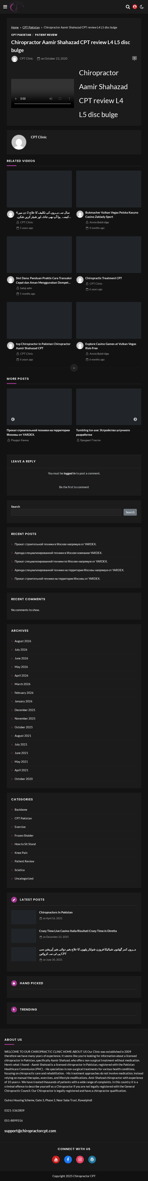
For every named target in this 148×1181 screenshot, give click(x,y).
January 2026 (23, 701)
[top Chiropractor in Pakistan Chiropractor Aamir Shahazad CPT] (39, 320)
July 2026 (21, 649)
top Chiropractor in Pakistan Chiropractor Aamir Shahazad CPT (43, 346)
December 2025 (25, 710)
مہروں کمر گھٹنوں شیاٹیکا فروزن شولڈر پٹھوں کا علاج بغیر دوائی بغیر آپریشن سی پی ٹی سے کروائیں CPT (87, 951)
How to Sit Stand (25, 844)
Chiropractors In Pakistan (56, 912)
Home (15, 27)
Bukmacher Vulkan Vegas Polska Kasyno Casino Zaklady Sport (111, 215)
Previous (13, 419)
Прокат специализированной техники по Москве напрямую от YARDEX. (61, 561)
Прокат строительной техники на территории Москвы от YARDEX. (38, 432)
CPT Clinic (26, 58)
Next (135, 419)
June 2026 (21, 658)
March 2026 (22, 684)
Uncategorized (24, 878)
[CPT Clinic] (19, 142)
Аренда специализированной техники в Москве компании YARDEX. (58, 553)
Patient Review (46, 35)
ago (26, 227)
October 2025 (24, 727)
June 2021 (21, 753)
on (54, 58)
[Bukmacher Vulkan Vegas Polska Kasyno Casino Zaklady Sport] (108, 189)
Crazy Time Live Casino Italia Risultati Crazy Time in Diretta (78, 931)
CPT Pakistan (31, 27)
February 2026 (24, 692)
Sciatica (20, 870)
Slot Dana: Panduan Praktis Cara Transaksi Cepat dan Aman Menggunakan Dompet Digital (43, 280)
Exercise (20, 826)
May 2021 (21, 761)
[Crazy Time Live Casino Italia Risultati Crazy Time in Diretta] (23, 936)
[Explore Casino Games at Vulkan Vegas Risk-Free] (108, 320)
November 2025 (25, 718)
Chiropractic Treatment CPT (103, 278)
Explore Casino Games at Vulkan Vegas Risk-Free (110, 346)
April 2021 (21, 770)
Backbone (21, 809)
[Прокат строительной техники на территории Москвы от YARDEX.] (39, 407)
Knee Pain (21, 852)
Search (15, 506)
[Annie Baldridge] (80, 214)
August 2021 (23, 735)
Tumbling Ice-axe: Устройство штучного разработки (103, 432)
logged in (70, 473)
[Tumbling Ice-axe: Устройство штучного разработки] (108, 407)
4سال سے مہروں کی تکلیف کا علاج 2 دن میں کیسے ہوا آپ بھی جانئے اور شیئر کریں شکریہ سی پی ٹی (43, 215)
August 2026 (23, 641)
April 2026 (21, 675)
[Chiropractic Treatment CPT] (108, 254)
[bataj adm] (10, 280)
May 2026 (21, 666)
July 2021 (21, 744)
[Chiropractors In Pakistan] (23, 917)
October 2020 (24, 778)
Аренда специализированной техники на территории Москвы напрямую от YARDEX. (69, 570)
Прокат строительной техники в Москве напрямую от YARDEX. (55, 544)
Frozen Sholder (24, 835)
